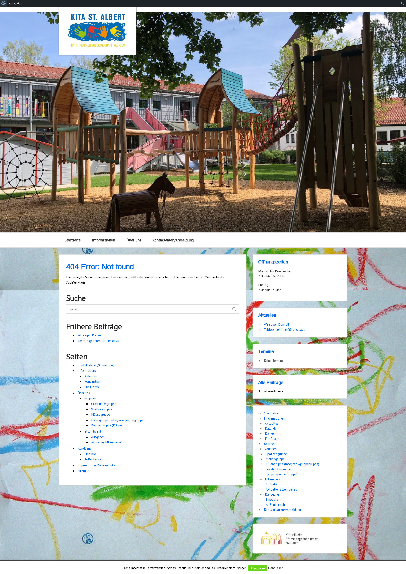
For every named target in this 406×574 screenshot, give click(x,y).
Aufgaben (98, 437)
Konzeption (92, 381)
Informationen (103, 240)
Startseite (73, 240)
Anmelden (15, 3)
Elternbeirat (93, 431)
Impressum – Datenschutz (96, 465)
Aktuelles (271, 423)
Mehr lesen (275, 568)
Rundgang (85, 448)
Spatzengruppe (101, 409)
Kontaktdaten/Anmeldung (173, 240)
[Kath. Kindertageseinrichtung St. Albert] (97, 30)
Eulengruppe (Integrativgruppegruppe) (117, 420)
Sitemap (83, 471)
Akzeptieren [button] (258, 568)
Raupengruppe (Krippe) (107, 425)
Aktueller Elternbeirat (106, 442)
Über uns (133, 240)
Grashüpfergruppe (103, 404)
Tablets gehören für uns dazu (98, 341)
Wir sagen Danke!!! (90, 335)
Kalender (90, 376)
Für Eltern (91, 387)
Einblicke (90, 454)
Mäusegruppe (100, 414)
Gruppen (90, 398)
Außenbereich (93, 459)
